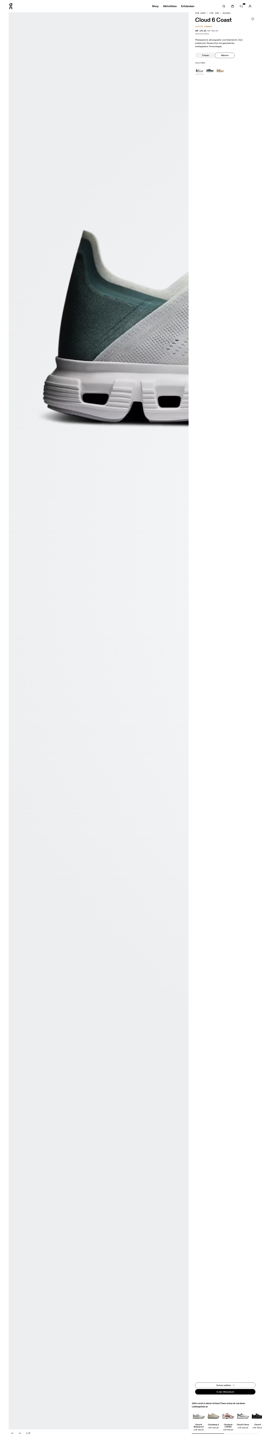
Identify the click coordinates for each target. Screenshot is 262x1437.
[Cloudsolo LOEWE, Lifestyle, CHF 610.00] (228, 1415)
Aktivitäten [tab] (170, 6)
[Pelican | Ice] (220, 69)
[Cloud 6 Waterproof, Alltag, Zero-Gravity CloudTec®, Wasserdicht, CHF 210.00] (199, 1415)
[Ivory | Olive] (199, 69)
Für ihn (214, 13)
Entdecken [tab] (187, 6)
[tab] (224, 6)
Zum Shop (200, 13)
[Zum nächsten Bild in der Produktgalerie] (19, 1433)
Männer (225, 55)
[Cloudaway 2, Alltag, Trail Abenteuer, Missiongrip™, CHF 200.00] (213, 1415)
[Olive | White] (210, 69)
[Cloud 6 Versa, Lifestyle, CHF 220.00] (243, 1415)
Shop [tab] (155, 6)
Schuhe (227, 13)
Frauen (205, 55)
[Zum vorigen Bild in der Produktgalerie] (12, 1433)
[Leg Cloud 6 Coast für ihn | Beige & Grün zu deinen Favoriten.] (252, 19)
